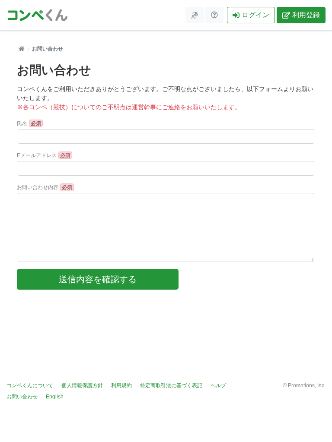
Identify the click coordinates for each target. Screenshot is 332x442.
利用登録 (306, 15)
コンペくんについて (29, 385)
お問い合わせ (22, 397)
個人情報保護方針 (82, 385)
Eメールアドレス (37, 155)
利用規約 (121, 385)
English (55, 397)
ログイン (255, 15)
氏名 (22, 123)
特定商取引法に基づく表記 (171, 385)
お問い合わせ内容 (37, 187)
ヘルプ (218, 385)
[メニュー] (194, 15)
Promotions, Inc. (307, 385)
